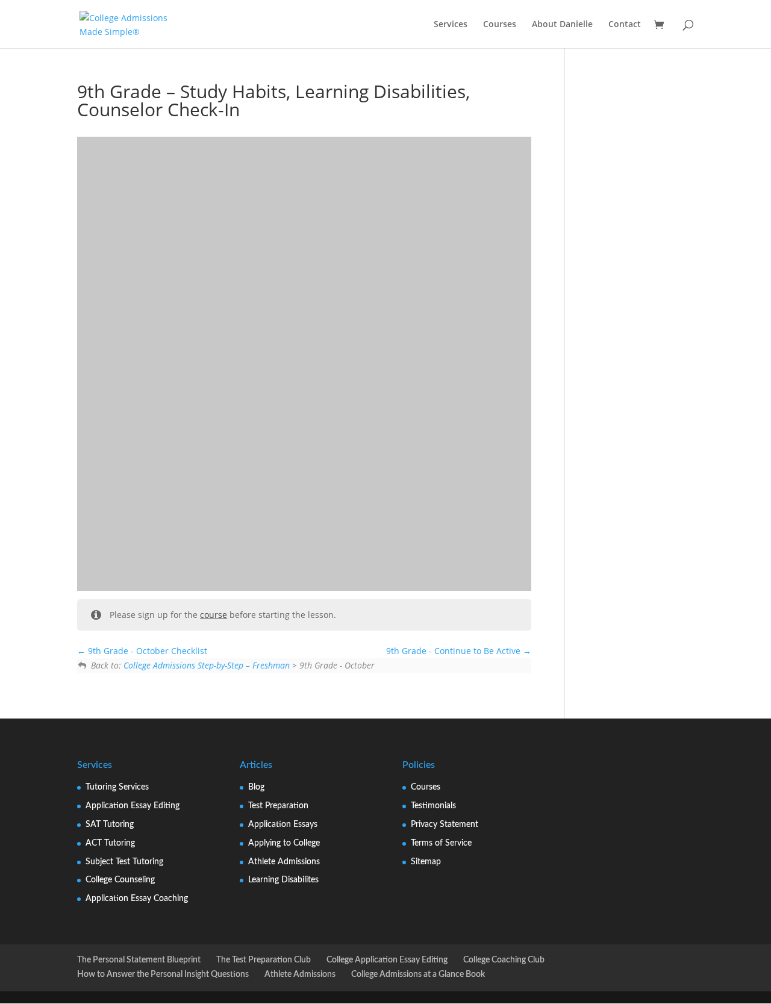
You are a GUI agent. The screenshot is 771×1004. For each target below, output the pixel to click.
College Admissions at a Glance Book (418, 974)
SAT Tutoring (110, 824)
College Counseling (120, 880)
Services (450, 25)
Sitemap (426, 862)
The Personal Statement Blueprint (139, 960)
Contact (624, 25)
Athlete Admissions (284, 862)
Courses (499, 25)
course (213, 614)
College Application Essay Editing (387, 960)
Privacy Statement (444, 824)
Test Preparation (278, 806)
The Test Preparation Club (263, 960)
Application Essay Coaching (137, 898)
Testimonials (433, 806)
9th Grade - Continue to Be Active (454, 650)
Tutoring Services (117, 787)
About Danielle (562, 25)
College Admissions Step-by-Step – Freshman (206, 665)
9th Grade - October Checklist (146, 650)
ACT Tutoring (110, 843)
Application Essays (282, 824)
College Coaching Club (504, 960)
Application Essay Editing (132, 806)
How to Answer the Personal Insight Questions (163, 974)
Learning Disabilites (283, 880)
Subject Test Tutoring (124, 862)
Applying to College (284, 843)
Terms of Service (441, 843)
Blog (256, 787)
